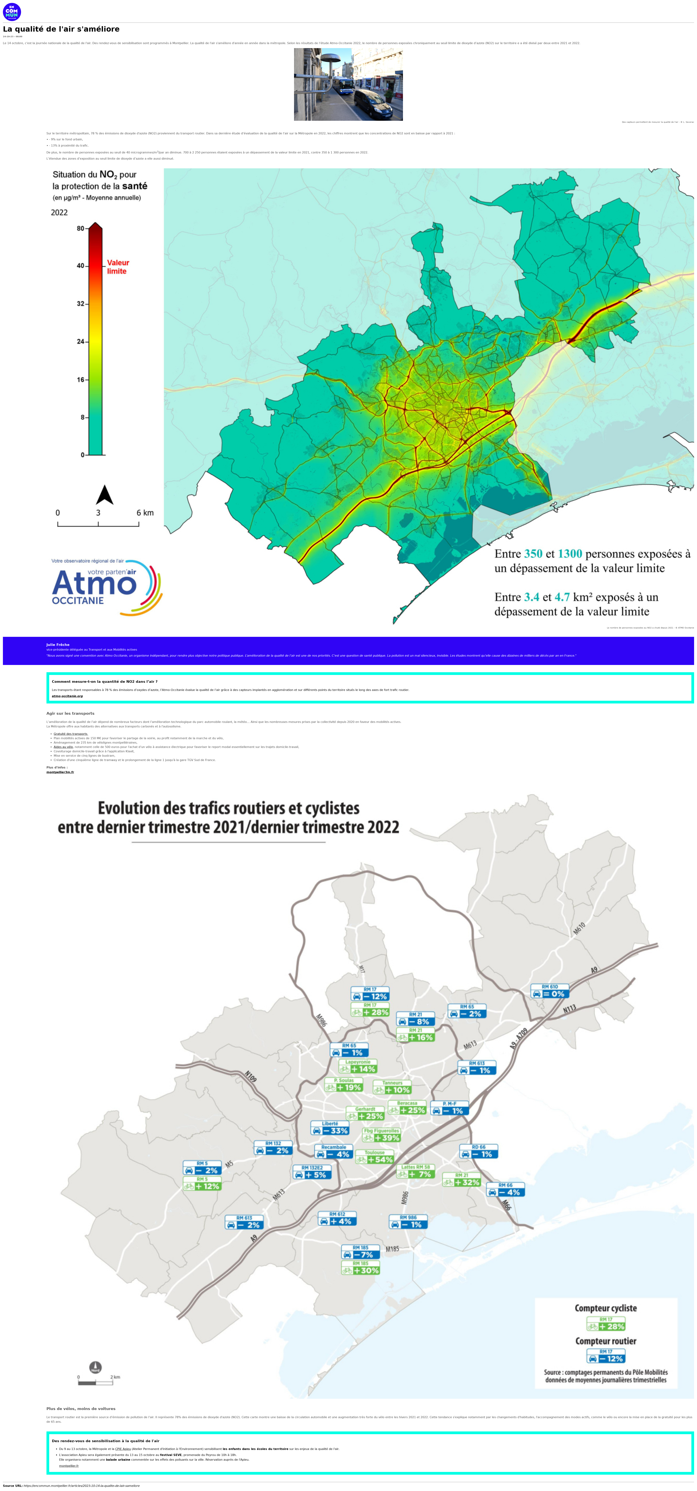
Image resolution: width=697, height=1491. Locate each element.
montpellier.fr (69, 1466)
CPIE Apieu (123, 1449)
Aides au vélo (63, 747)
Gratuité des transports (71, 734)
